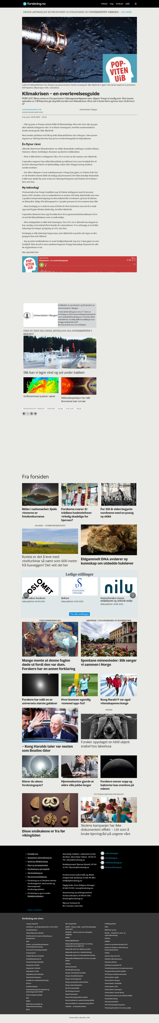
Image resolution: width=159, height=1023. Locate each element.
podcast (70, 409)
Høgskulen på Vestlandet (34, 974)
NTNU (67, 937)
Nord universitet (71, 967)
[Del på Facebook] (24, 414)
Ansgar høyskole (32, 924)
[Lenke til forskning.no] (59, 3)
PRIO (106, 927)
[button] (26, 595)
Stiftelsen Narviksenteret (113, 959)
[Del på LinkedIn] (31, 414)
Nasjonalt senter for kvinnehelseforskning (80, 955)
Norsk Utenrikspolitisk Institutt (76, 997)
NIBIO (28, 1001)
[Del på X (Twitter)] (27, 414)
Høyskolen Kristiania (33, 977)
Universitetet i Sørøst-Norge (114, 992)
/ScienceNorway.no (113, 867)
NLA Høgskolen (70, 924)
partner (51, 409)
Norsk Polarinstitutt (72, 988)
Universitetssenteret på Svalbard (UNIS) (118, 995)
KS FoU (28, 983)
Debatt (104, 4)
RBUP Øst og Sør (110, 930)
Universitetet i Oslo (111, 986)
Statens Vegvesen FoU (112, 956)
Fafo (27, 941)
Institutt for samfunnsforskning (37, 980)
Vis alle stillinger (79, 614)
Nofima (68, 964)
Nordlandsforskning (72, 970)
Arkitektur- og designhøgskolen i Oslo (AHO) (42, 927)
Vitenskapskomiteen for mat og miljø (118, 1008)
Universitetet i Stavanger (113, 989)
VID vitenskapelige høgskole (115, 1005)
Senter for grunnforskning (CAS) (116, 944)
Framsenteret (31, 953)
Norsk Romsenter (71, 994)
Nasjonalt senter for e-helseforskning (78, 952)
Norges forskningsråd (73, 979)
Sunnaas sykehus (111, 962)
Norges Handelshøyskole (74, 976)
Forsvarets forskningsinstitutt (36, 950)
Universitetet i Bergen (112, 980)
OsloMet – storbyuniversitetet (75, 1006)
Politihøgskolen (110, 924)
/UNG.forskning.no (113, 863)
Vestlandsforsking (111, 998)
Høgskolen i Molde (32, 965)
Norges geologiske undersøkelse (76, 982)
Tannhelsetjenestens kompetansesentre (119, 968)
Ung (112, 4)
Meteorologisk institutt (34, 995)
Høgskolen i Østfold (33, 968)
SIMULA (107, 938)
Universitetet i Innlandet (113, 983)
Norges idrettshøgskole (73, 985)
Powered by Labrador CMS (79, 1018)
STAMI (107, 953)
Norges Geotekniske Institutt (75, 973)
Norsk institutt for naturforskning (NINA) (79, 1000)
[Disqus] (79, 444)
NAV (27, 998)
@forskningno (111, 853)
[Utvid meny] (135, 4)
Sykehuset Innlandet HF (113, 965)
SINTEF (107, 941)
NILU (28, 1009)
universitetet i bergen (34, 409)
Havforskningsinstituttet (35, 962)
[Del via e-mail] (35, 414)
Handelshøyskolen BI (33, 959)
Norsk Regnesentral (72, 991)
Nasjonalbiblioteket (72, 940)
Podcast (119, 4)
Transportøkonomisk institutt (115, 971)
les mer (126, 12)
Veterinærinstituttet (111, 1002)
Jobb (128, 4)
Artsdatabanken (31, 930)
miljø (79, 409)
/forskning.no (111, 858)
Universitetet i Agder (112, 977)
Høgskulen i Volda (32, 971)
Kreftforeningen (32, 986)
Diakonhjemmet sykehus (35, 933)
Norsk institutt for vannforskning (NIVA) (79, 1003)
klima (60, 409)
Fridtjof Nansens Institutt (35, 956)
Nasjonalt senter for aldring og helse (78, 949)
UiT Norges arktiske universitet (115, 974)
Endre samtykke (34, 910)
